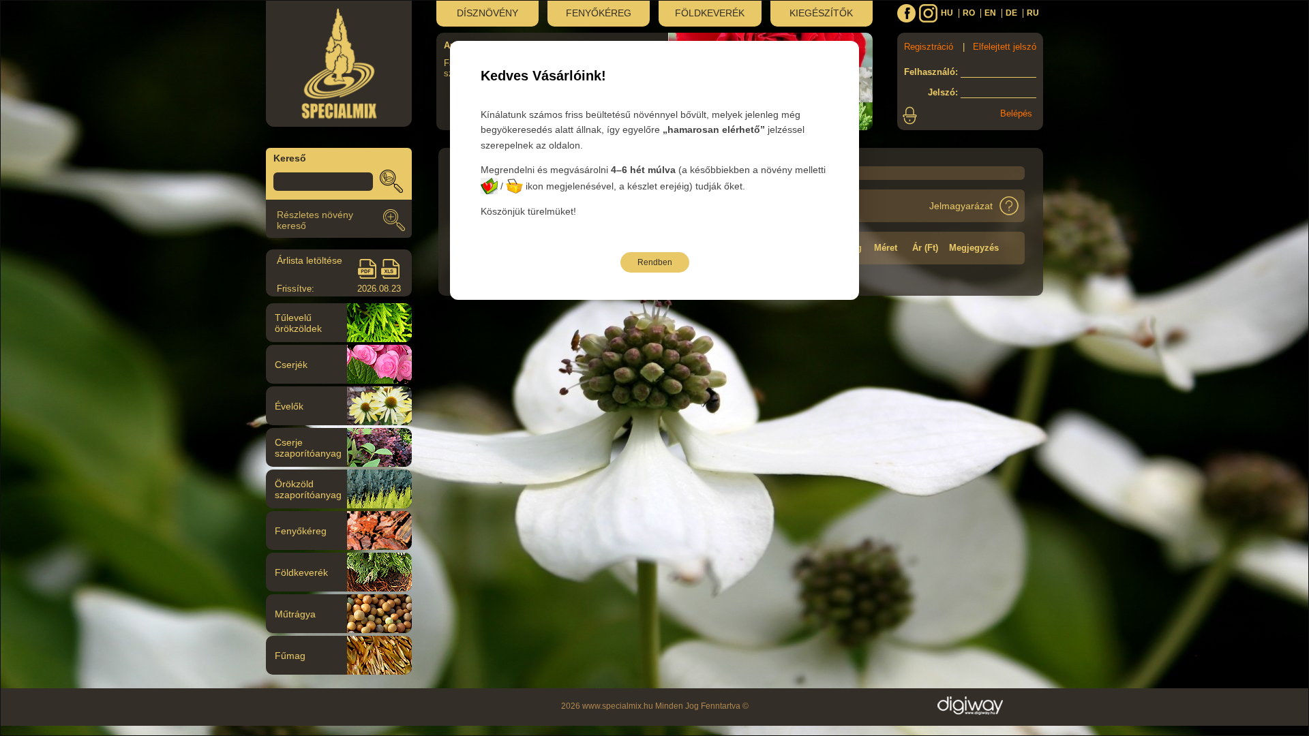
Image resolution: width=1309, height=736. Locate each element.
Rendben (654, 262)
